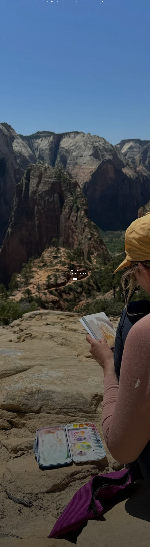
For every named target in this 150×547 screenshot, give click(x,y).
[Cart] (102, 1)
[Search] (99, 1)
